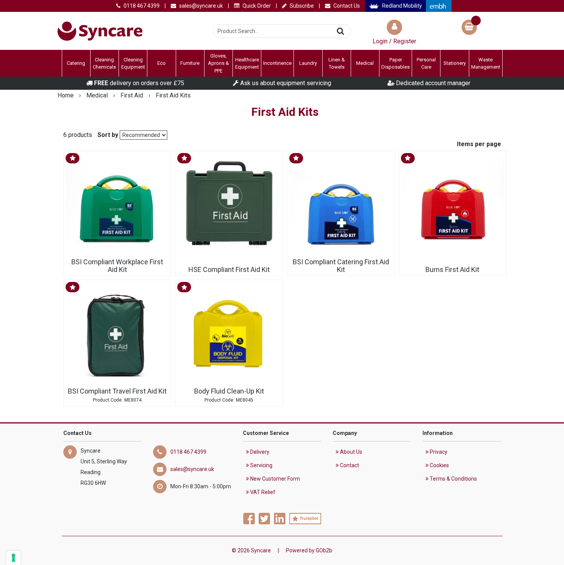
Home (66, 95)
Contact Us (346, 6)
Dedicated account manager (432, 83)
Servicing (260, 465)
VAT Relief (262, 492)
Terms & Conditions (453, 479)
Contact (349, 465)
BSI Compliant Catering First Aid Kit (341, 265)
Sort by (107, 134)
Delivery (259, 452)
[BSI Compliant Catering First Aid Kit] (340, 204)
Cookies (439, 465)
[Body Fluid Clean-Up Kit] (228, 333)
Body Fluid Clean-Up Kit (229, 391)
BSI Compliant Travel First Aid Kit (117, 391)
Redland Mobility (401, 6)
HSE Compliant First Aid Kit (229, 269)
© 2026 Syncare (251, 550)
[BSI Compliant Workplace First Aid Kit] (117, 204)
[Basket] (469, 28)
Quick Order (256, 6)
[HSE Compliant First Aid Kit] (228, 204)
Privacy (438, 452)
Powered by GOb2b (309, 550)
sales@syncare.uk (200, 6)
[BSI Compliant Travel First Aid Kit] (117, 333)
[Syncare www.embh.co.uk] (438, 6)
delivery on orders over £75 (139, 83)
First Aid (132, 95)
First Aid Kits (173, 95)
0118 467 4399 (141, 6)
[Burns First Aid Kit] (452, 204)
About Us (350, 452)
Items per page (479, 144)
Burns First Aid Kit (452, 269)
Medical (97, 95)
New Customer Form (274, 479)
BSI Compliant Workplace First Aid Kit (117, 265)
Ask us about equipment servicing (285, 83)
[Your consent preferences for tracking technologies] (13, 557)
